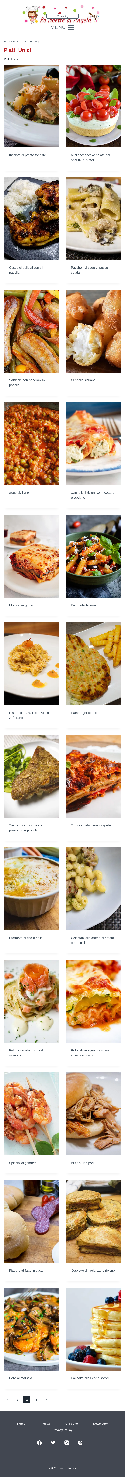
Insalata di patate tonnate (27, 155)
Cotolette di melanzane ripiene (93, 1270)
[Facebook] (39, 1442)
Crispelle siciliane (83, 380)
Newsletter (100, 1423)
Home (21, 1423)
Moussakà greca (21, 605)
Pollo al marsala (20, 1378)
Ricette (45, 1423)
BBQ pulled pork (83, 1163)
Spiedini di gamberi (22, 1163)
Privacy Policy (62, 1430)
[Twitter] (53, 1442)
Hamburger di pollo (84, 713)
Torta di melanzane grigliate (91, 825)
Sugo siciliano (19, 492)
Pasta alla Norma (83, 605)
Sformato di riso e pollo (25, 938)
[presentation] (31, 106)
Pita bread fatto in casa (26, 1270)
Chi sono (71, 1423)
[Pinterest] (80, 1442)
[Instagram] (66, 1442)
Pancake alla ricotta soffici (90, 1378)
